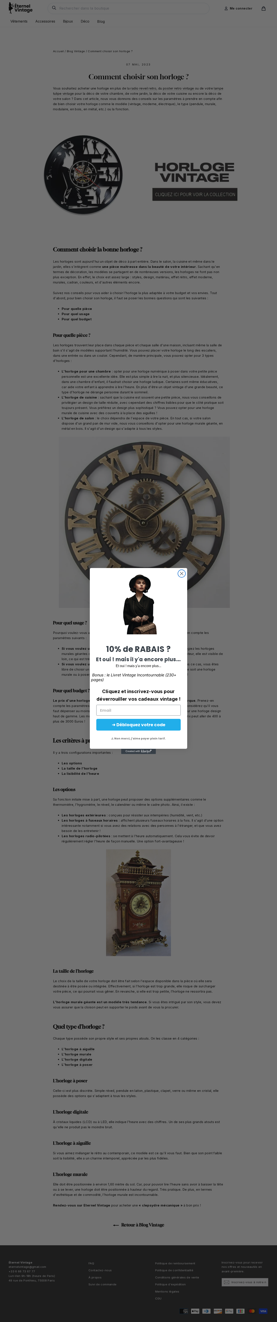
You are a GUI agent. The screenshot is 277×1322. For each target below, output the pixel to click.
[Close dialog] (181, 573)
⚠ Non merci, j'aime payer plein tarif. (138, 738)
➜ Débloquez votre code (138, 725)
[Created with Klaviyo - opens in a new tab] (138, 751)
